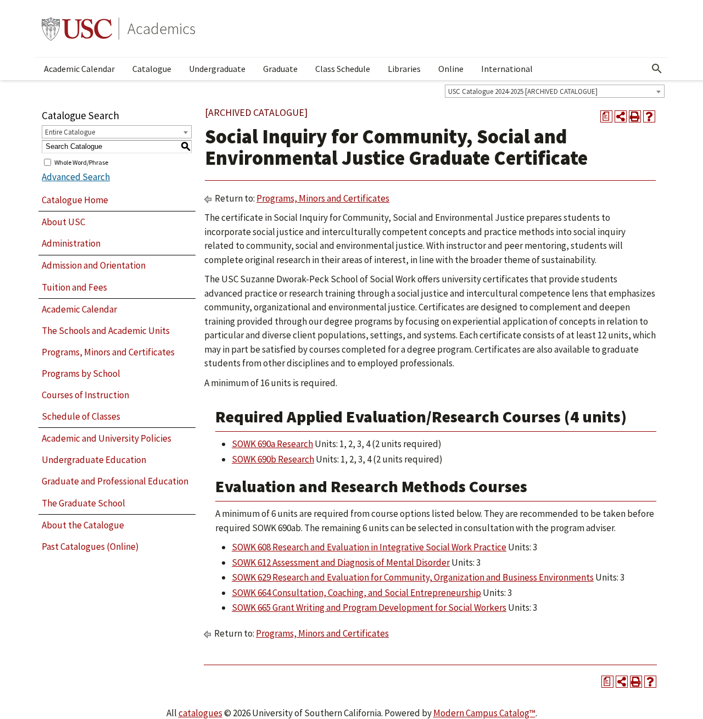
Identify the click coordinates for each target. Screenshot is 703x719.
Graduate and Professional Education (115, 481)
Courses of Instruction (85, 395)
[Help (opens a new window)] (649, 116)
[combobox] (555, 91)
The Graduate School (83, 503)
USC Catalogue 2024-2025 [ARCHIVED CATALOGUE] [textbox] (523, 91)
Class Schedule (342, 68)
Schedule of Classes (81, 416)
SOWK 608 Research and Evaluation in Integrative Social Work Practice (369, 547)
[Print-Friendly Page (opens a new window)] (635, 116)
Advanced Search (76, 177)
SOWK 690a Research (272, 444)
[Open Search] (657, 69)
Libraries (404, 68)
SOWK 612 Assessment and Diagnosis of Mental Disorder (341, 562)
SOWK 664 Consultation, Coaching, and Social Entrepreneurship (356, 593)
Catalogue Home (75, 200)
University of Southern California (77, 28)
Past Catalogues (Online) (90, 546)
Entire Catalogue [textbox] (70, 132)
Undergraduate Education (94, 460)
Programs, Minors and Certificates (108, 352)
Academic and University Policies (106, 438)
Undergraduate (217, 68)
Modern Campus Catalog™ (484, 713)
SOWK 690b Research (273, 459)
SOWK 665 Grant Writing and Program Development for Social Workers (369, 607)
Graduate (280, 68)
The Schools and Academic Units (106, 331)
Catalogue (151, 68)
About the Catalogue (83, 525)
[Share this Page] (621, 116)
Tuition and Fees (74, 287)
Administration (71, 243)
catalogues (200, 713)
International (507, 68)
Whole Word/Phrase (81, 162)
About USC (63, 222)
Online (451, 68)
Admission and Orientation (94, 265)
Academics (161, 28)
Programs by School (81, 373)
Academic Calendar (79, 68)
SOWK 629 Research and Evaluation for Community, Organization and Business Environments (413, 577)
